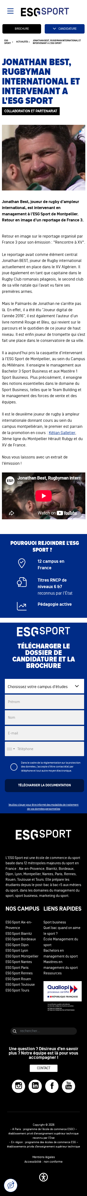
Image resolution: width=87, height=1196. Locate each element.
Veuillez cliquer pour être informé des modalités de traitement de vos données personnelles (43, 806)
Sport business (55, 922)
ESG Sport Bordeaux (21, 939)
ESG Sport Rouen (18, 979)
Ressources (53, 973)
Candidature (67, 28)
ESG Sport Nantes (19, 962)
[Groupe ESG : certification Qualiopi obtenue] (63, 996)
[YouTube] (68, 1086)
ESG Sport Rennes (19, 973)
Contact (43, 1068)
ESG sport (7, 42)
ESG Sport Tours (17, 990)
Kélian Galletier (62, 432)
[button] (43, 1177)
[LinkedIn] (35, 1086)
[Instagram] (18, 1086)
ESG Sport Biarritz (19, 934)
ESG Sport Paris (17, 968)
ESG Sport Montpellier (22, 956)
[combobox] (10, 749)
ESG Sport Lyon (17, 951)
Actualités (22, 42)
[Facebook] (51, 1086)
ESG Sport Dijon (17, 945)
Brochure (22, 28)
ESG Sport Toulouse (20, 985)
